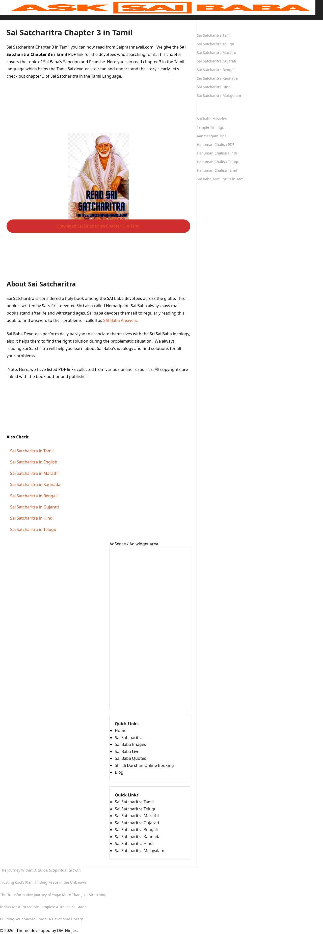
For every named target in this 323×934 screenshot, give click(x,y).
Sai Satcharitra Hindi (134, 843)
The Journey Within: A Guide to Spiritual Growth (40, 870)
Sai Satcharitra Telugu (135, 809)
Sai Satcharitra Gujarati (137, 823)
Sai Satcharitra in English (33, 462)
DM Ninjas (67, 930)
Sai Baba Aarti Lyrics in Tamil (221, 178)
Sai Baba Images (130, 744)
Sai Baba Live (127, 751)
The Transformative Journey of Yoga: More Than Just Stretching (53, 894)
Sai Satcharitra (129, 737)
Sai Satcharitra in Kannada (35, 484)
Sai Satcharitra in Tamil (31, 451)
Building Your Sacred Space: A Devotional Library (41, 919)
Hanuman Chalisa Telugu (218, 161)
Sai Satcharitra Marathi (137, 815)
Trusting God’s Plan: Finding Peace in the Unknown (43, 882)
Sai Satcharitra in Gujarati (34, 507)
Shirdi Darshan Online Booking (144, 765)
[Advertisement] (98, 109)
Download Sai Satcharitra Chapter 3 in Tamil (98, 226)
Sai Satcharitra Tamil (134, 802)
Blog (119, 772)
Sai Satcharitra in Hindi (31, 518)
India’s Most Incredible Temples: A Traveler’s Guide (43, 906)
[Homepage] (157, 7)
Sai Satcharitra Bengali (136, 829)
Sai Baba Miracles (212, 118)
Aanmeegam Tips (211, 136)
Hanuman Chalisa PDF (215, 144)
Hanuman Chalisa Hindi (217, 153)
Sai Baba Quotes (130, 758)
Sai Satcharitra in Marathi (34, 473)
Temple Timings (210, 127)
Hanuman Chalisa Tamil (217, 170)
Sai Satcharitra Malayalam (139, 850)
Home (6, 17)
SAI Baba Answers (120, 320)
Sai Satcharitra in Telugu (33, 529)
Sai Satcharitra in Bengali (34, 496)
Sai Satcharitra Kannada (137, 836)
